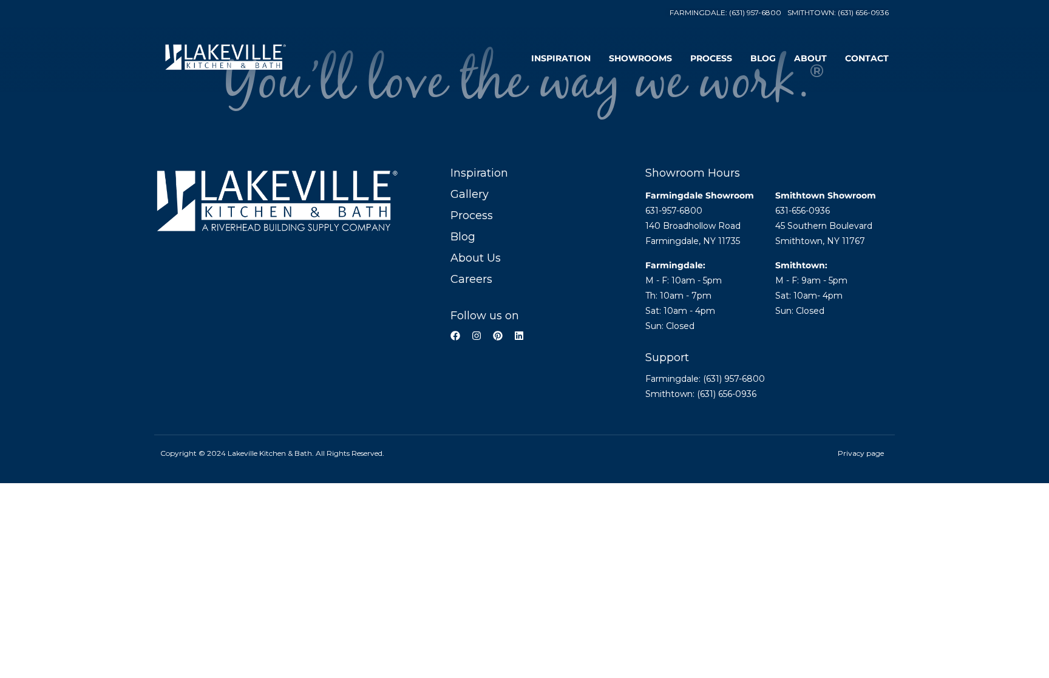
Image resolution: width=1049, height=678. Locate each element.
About (810, 58)
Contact (867, 58)
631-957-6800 (673, 210)
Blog (763, 58)
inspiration (561, 58)
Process (711, 58)
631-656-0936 (802, 210)
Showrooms (640, 58)
